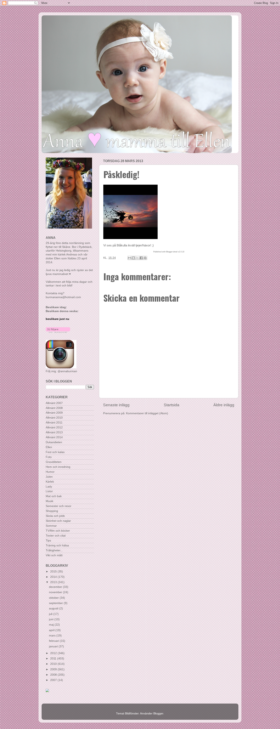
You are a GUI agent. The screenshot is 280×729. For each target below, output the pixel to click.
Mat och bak (54, 496)
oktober (54, 597)
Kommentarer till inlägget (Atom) (147, 413)
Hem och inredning (58, 466)
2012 (54, 653)
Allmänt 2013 (54, 432)
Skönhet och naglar (58, 520)
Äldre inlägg (223, 405)
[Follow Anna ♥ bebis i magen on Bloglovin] (58, 331)
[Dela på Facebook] (141, 258)
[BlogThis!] (133, 258)
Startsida (171, 405)
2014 (54, 576)
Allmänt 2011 (54, 422)
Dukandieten (54, 442)
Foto (49, 457)
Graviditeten (53, 461)
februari (54, 640)
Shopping (52, 511)
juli (51, 614)
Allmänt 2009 (54, 412)
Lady (49, 486)
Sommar (51, 525)
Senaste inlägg (116, 405)
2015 (54, 571)
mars (52, 635)
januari (54, 646)
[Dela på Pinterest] (145, 258)
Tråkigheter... (54, 550)
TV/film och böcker (58, 530)
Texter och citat (56, 535)
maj (52, 624)
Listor (49, 491)
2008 (54, 674)
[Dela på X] (137, 258)
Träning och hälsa (57, 545)
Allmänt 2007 (54, 403)
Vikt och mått (54, 555)
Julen (49, 476)
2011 (53, 658)
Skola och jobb (55, 515)
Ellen (49, 447)
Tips (48, 540)
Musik (49, 501)
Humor (50, 471)
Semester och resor (58, 506)
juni (51, 619)
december (56, 586)
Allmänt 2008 (54, 408)
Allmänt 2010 (54, 417)
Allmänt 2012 (54, 427)
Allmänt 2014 (54, 437)
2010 (54, 663)
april (52, 630)
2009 (54, 669)
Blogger (158, 713)
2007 (54, 680)
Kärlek (50, 481)
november (56, 592)
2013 (54, 582)
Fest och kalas (55, 452)
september (56, 603)
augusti (54, 608)
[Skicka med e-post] (129, 258)
